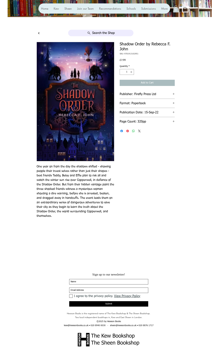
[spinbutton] (127, 72)
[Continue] (39, 33)
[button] (110, 8)
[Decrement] (122, 72)
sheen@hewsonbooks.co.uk (123, 325)
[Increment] (131, 72)
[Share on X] (139, 131)
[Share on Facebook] (122, 131)
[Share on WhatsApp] (133, 131)
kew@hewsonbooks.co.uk (76, 325)
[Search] (185, 9)
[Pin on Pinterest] (127, 131)
